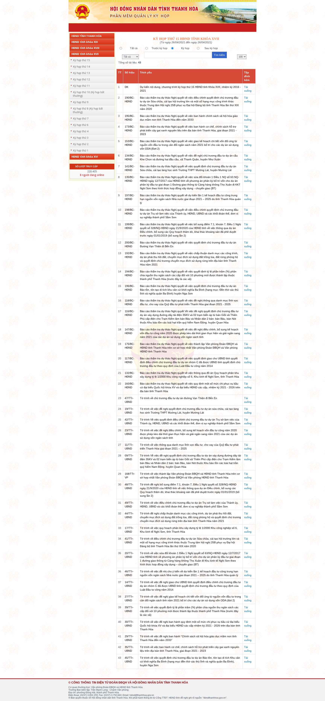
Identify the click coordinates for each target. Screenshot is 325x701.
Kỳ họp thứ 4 (80, 131)
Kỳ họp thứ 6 (80, 125)
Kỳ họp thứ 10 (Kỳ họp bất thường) (88, 93)
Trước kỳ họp (159, 48)
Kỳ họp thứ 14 (81, 66)
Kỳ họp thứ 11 (81, 85)
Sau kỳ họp (211, 48)
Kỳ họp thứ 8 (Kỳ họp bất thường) (88, 110)
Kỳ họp (185, 48)
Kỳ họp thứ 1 (80, 150)
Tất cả (133, 48)
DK (126, 86)
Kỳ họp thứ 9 (80, 102)
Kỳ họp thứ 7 (80, 118)
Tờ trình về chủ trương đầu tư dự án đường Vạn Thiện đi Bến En (178, 398)
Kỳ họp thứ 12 (81, 79)
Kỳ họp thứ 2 (80, 144)
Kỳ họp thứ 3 (80, 137)
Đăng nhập (248, 4)
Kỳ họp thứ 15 (81, 60)
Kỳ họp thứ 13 (81, 73)
